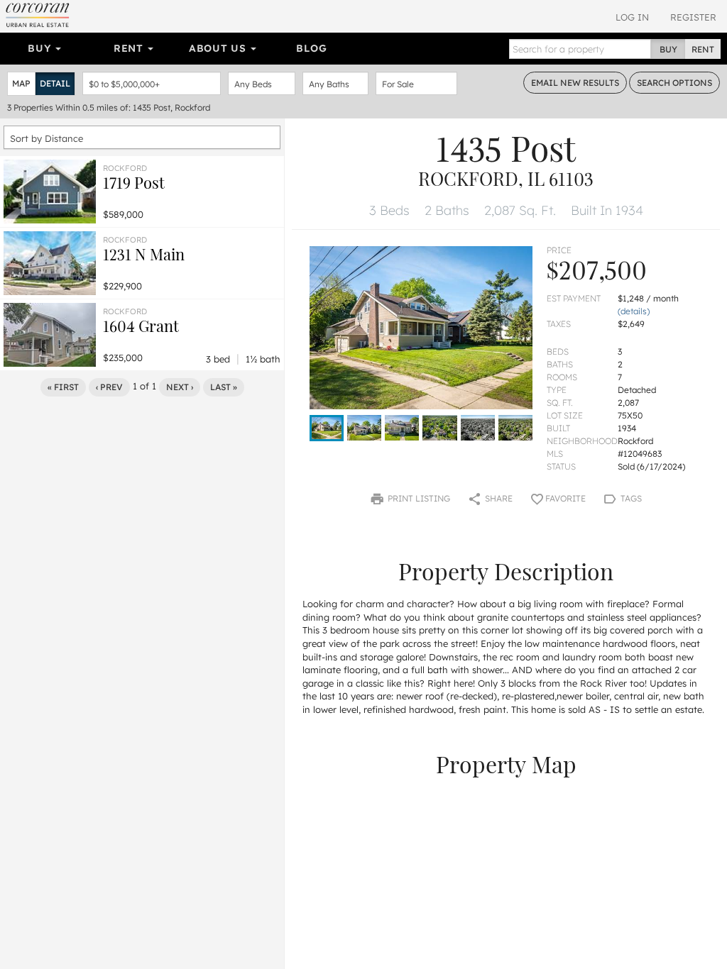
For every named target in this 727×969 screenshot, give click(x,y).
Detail (55, 83)
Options (674, 82)
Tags (630, 498)
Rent (130, 48)
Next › (179, 387)
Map (21, 83)
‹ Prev (109, 387)
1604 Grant (141, 325)
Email (575, 82)
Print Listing (418, 498)
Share (498, 498)
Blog (311, 48)
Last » (223, 387)
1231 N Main (144, 254)
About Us (219, 48)
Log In (632, 17)
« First (63, 387)
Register (693, 17)
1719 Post (134, 182)
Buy (41, 48)
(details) (634, 311)
